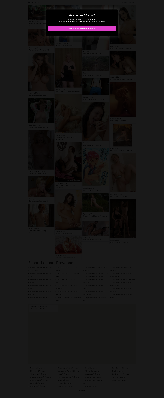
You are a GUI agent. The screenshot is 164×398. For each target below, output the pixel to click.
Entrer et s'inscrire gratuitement (82, 28)
